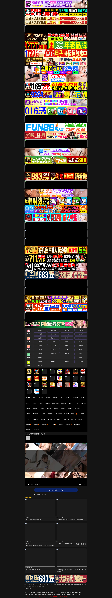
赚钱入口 (61, 424)
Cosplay (67, 334)
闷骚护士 (81, 349)
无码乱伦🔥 (82, 414)
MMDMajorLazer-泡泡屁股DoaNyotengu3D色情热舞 (71, 570)
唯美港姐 (67, 338)
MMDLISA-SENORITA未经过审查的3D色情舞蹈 (71, 544)
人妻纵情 (67, 361)
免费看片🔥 (51, 414)
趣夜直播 (56, 408)
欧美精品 (67, 330)
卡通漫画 (40, 353)
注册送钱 (68, 398)
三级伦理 (40, 334)
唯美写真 (67, 353)
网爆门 (80, 353)
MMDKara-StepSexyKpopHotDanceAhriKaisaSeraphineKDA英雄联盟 (40, 545)
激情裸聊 (66, 414)
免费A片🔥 (37, 424)
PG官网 (34, 398)
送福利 (82, 398)
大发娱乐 (27, 414)
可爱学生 (67, 346)
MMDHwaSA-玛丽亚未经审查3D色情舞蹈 (70, 520)
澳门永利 (55, 398)
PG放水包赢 (55, 403)
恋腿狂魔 (81, 346)
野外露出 (81, 342)
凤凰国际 (47, 403)
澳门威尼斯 (81, 419)
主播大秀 (27, 408)
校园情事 (53, 361)
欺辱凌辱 (40, 342)
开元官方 (27, 419)
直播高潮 (63, 403)
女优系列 (53, 346)
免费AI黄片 (77, 424)
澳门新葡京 (77, 408)
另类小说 (40, 365)
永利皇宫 (43, 414)
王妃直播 (35, 408)
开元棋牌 (41, 398)
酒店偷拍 (83, 403)
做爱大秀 (66, 419)
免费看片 (59, 419)
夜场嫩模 (63, 408)
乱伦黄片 (42, 408)
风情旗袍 (40, 349)
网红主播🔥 (28, 430)
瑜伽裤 (67, 349)
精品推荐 (40, 330)
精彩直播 (70, 403)
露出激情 (53, 353)
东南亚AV (80, 338)
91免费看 (36, 430)
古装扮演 (40, 346)
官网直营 (48, 398)
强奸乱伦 (53, 330)
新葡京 (27, 403)
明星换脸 (53, 349)
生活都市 (40, 361)
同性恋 (80, 357)
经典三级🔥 (28, 424)
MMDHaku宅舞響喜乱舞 (33, 520)
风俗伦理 (81, 361)
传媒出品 (40, 357)
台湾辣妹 (40, 338)
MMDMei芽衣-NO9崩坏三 (34, 570)
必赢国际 (40, 403)
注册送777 (75, 398)
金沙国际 (43, 419)
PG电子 (62, 398)
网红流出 (67, 342)
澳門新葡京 (35, 414)
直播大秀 (73, 419)
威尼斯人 (27, 398)
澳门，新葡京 (51, 419)
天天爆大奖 (35, 419)
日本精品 (53, 334)
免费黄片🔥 (74, 414)
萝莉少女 (81, 330)
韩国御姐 (53, 338)
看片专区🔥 (53, 424)
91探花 (53, 342)
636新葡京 (59, 414)
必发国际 (70, 408)
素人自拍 (81, 334)
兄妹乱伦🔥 (45, 424)
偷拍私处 (49, 408)
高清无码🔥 (69, 424)
